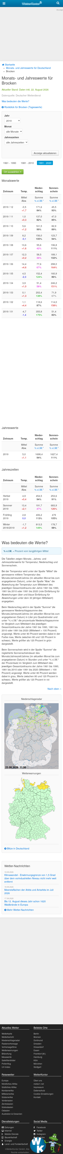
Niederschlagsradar (11, 1040)
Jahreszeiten (11, 137)
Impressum (39, 1087)
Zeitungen (9, 1127)
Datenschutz (39, 1090)
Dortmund (38, 1040)
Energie (8, 1140)
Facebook (41, 1127)
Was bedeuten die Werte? (15, 101)
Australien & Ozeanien (12, 1113)
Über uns (38, 1080)
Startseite (9, 64)
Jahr (6, 115)
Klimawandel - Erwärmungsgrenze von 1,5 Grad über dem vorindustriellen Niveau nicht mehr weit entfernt (30, 878)
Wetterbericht (8, 1036)
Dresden (37, 1043)
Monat (8, 126)
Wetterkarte (7, 1033)
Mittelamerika (8, 1093)
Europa (5, 1080)
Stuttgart (37, 1066)
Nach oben (54, 688)
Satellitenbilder (8, 1060)
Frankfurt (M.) (40, 1053)
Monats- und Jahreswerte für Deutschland (28, 68)
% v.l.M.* (39, 200)
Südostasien (7, 1107)
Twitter (40, 1130)
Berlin (36, 1033)
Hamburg (38, 1056)
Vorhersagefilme (9, 1046)
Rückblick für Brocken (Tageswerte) (23, 107)
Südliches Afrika (9, 1087)
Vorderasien (7, 1100)
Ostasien (6, 1110)
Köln (36, 1060)
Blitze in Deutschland (17, 848)
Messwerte (7, 1056)
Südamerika (7, 1097)
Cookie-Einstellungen (43, 1093)
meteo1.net (39, 1083)
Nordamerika (8, 1090)
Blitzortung (6, 1053)
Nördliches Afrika (9, 1083)
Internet (8, 1130)
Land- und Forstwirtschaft (16, 1143)
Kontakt (37, 1097)
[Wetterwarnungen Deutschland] (31, 809)
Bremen (37, 1036)
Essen (36, 1050)
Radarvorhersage (10, 1043)
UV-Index (6, 1066)
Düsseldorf (39, 1046)
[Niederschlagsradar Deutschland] (31, 735)
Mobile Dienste (11, 1133)
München (38, 1063)
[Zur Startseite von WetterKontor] (32, 3)
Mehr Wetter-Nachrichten (20, 909)
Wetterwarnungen (10, 1050)
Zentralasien (7, 1103)
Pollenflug (6, 1063)
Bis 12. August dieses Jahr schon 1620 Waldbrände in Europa (25, 903)
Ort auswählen (12, 171)
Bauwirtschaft (11, 1137)
